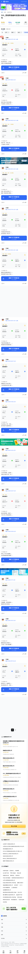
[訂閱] (26, 12)
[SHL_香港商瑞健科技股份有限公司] (14, 775)
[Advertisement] (14, 301)
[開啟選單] (2, 1)
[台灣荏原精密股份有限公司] (14, 798)
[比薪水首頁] (4, 916)
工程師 (6, 37)
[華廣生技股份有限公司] (14, 760)
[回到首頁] (2, 12)
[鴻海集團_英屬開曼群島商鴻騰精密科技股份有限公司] (14, 743)
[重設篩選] (2, 32)
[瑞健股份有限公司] (14, 752)
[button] (26, 919)
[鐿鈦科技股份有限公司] (14, 767)
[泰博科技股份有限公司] (14, 790)
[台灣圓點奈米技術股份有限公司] (14, 783)
